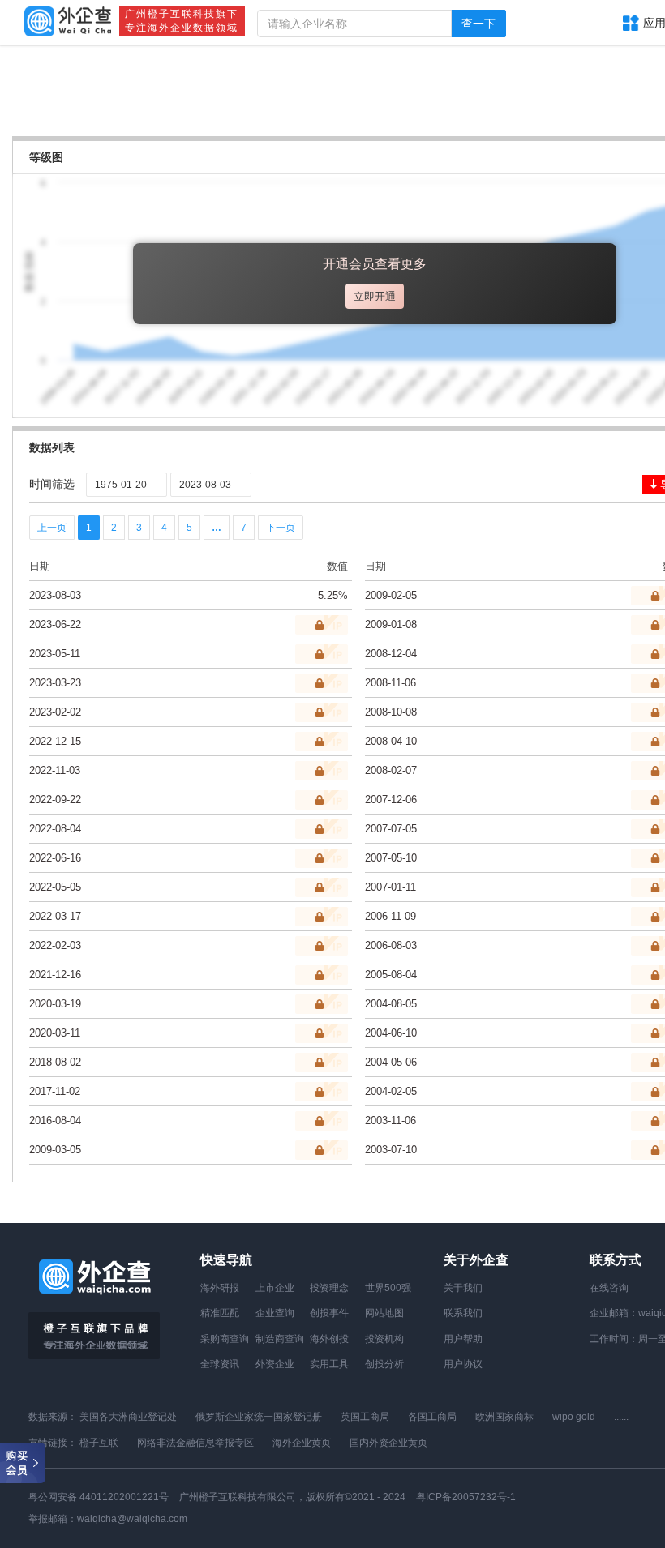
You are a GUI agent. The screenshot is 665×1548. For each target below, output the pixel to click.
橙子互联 (98, 1442)
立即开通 (375, 296)
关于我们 (463, 1288)
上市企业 (274, 1288)
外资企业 (274, 1364)
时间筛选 (52, 483)
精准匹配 (219, 1313)
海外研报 (219, 1288)
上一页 (51, 527)
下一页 (280, 527)
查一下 (478, 23)
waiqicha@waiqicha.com (132, 1518)
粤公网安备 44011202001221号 (98, 1497)
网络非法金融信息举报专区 (195, 1442)
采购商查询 (224, 1339)
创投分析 (384, 1364)
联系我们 (463, 1313)
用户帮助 (463, 1339)
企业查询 (274, 1313)
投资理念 (329, 1288)
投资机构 (384, 1339)
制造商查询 (279, 1339)
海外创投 (329, 1339)
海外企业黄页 (301, 1442)
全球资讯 (219, 1364)
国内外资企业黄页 (388, 1442)
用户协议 (463, 1364)
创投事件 (329, 1313)
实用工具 (329, 1364)
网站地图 (384, 1313)
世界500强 (388, 1288)
